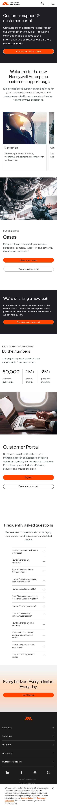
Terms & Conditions (27, 780)
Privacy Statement (27, 783)
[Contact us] (24, 141)
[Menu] (49, 3)
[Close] (53, 788)
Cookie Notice (27, 798)
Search (44, 4)
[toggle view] (53, 727)
